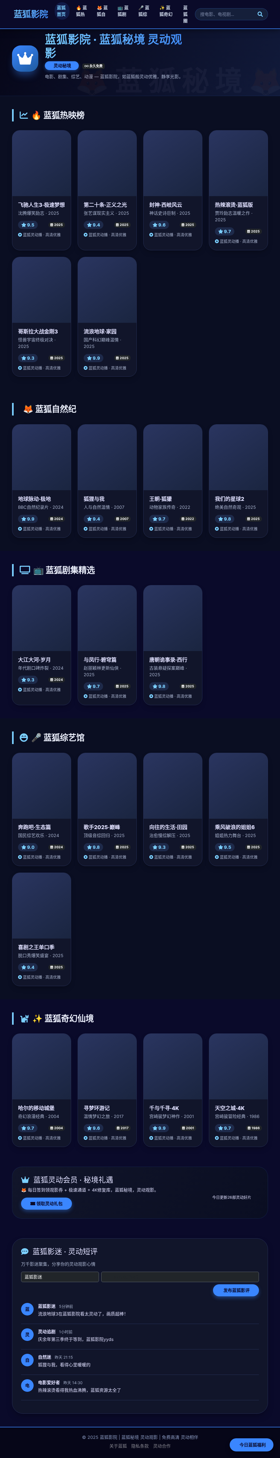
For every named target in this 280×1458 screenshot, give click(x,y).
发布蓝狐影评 (236, 1290)
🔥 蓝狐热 (81, 11)
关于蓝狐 (118, 1446)
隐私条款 (140, 1446)
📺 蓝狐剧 (123, 11)
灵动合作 (162, 1446)
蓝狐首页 (61, 11)
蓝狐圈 (185, 14)
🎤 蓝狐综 (143, 11)
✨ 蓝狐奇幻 (166, 11)
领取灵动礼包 (49, 1203)
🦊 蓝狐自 (102, 11)
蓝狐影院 (30, 14)
